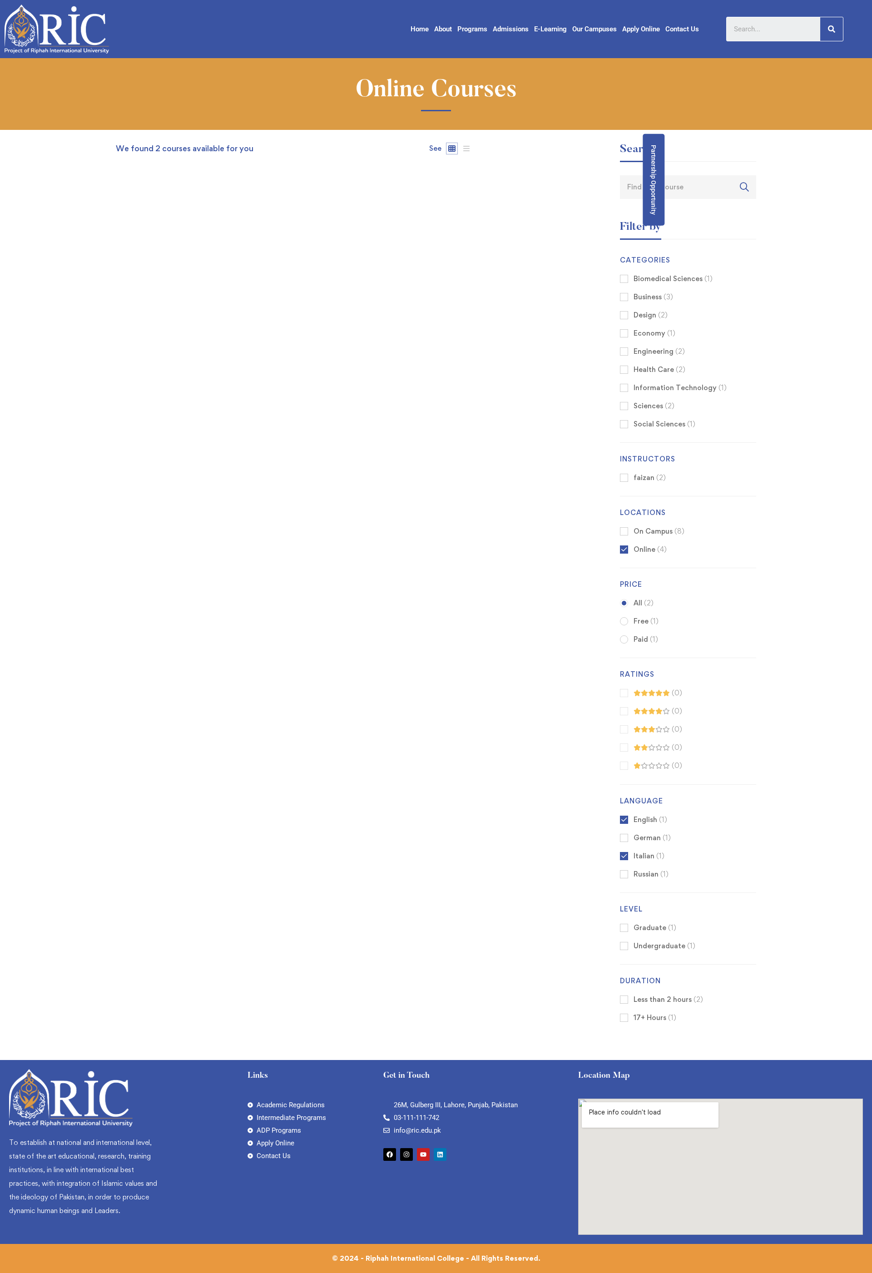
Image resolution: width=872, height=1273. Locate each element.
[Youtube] (423, 1154)
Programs (472, 29)
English (650, 819)
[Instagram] (406, 1154)
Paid (646, 639)
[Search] (831, 29)
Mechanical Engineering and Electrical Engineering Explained (224, 529)
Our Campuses (594, 29)
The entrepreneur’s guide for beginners (185, 900)
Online (650, 549)
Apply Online (641, 29)
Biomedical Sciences (673, 278)
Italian (649, 856)
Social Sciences (664, 424)
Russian (651, 874)
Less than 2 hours (668, 999)
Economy (654, 333)
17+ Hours (655, 1017)
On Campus (659, 531)
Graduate (655, 927)
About (443, 29)
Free (646, 621)
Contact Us (682, 29)
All (644, 603)
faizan (125, 513)
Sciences (654, 405)
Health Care (659, 369)
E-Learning (550, 29)
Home (420, 29)
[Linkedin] (440, 1154)
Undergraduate (664, 945)
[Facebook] (389, 1154)
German (652, 837)
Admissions (511, 29)
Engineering (659, 351)
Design (651, 315)
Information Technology (680, 387)
